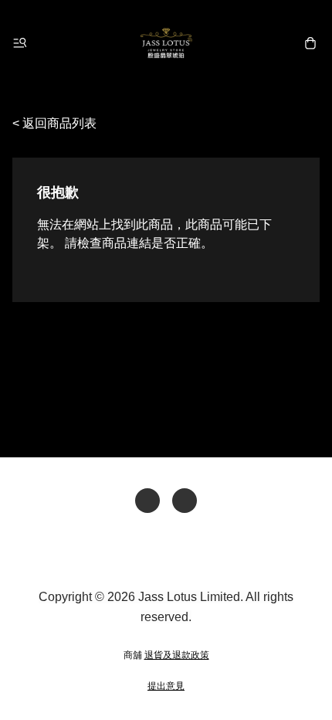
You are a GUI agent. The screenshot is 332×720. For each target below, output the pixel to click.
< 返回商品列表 (54, 123)
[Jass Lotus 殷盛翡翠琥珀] (166, 43)
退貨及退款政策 (176, 655)
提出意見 (166, 686)
